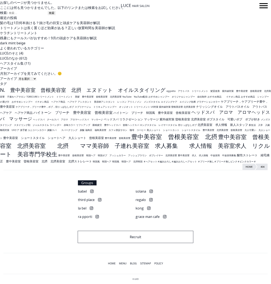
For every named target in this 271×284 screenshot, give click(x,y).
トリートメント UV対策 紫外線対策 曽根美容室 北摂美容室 (164, 106)
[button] (263, 6)
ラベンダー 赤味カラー (62, 125)
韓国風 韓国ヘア (102, 161)
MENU (123, 263)
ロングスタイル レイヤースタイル (158, 125)
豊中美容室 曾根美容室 (117, 138)
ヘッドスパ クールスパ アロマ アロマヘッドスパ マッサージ (68, 119)
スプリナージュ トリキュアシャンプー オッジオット (104, 106)
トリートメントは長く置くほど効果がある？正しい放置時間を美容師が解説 (57, 28)
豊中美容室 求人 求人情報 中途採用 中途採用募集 (207, 155)
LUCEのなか (9, 58)
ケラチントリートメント (18, 33)
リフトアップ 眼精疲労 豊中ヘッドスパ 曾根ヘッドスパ (107, 125)
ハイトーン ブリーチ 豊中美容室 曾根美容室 (73, 112)
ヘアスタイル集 (12, 63)
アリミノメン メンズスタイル (143, 101)
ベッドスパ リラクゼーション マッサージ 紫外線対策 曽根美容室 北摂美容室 (155, 119)
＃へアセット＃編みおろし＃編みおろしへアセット (170, 161)
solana (141, 191)
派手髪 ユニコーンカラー (33, 130)
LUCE (135, 5)
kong (140, 208)
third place (86, 199)
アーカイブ (8, 78)
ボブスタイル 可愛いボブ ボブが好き (233, 119)
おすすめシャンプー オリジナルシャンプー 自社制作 (177, 96)
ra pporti (85, 216)
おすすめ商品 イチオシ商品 (223, 96)
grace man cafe (148, 216)
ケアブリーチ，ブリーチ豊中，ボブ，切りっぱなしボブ (45, 106)
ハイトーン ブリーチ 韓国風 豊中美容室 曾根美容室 (152, 113)
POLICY (158, 263)
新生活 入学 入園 (259, 125)
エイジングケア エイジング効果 (178, 101)
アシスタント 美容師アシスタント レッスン (102, 101)
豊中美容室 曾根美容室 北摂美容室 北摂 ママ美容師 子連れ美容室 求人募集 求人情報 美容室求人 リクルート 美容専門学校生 (135, 145)
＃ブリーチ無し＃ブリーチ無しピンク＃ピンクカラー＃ (227, 161)
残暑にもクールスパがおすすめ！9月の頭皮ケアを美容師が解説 (48, 38)
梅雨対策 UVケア (9, 130)
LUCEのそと (9, 53)
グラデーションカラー (208, 101)
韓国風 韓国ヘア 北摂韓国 (127, 161)
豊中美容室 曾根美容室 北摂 (174, 136)
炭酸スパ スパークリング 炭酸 (65, 130)
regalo (141, 199)
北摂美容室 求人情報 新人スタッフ (223, 125)
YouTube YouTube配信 (135, 96)
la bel (82, 208)
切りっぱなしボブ (187, 125)
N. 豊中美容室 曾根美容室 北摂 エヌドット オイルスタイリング (83, 89)
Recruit (135, 237)
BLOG (133, 263)
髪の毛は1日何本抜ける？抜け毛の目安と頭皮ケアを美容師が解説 (50, 22)
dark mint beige (12, 43)
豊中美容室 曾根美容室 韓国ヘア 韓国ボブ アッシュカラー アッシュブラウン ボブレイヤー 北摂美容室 (117, 155)
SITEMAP (145, 263)
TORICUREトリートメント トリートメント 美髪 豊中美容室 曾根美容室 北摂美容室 (74, 96)
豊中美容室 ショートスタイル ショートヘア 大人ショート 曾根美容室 (53, 138)
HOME (112, 263)
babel (82, 191)
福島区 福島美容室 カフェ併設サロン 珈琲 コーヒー (115, 130)
